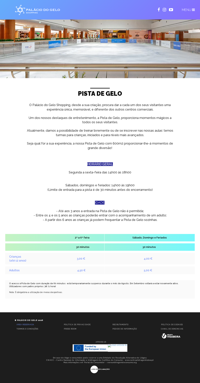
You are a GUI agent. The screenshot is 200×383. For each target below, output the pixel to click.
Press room (70, 329)
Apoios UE (101, 342)
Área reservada (25, 325)
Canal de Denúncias (172, 329)
